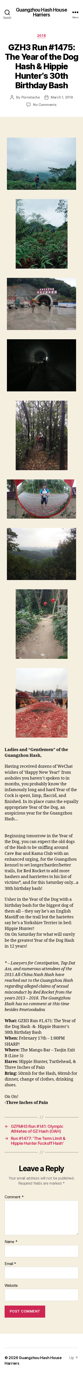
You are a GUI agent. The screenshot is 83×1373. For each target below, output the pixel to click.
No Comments (44, 104)
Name (11, 1242)
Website (11, 1286)
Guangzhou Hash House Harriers (41, 12)
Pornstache (30, 97)
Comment (14, 1197)
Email (10, 1264)
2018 (41, 36)
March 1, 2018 (62, 97)
